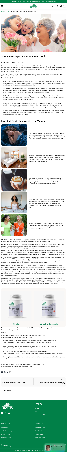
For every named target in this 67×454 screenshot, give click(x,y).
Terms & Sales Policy (40, 414)
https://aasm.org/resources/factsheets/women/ (17, 348)
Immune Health (39, 434)
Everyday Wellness (40, 427)
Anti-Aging (4, 427)
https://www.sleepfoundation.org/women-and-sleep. (16, 337)
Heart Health (38, 431)
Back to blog (7, 390)
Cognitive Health (6, 434)
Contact (37, 408)
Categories (5, 423)
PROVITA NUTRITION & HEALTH (29, 450)
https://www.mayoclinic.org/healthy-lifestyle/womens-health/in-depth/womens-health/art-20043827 (33, 353)
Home (3, 11)
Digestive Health (6, 437)
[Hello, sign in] (57, 6)
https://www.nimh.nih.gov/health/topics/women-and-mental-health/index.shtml (27, 342)
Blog (8, 11)
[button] (2, 6)
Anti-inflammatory (6, 431)
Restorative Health (40, 437)
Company (38, 403)
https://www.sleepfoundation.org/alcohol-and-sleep (16, 366)
